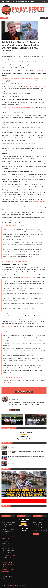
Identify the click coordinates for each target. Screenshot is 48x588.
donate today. (41, 70)
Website (12, 409)
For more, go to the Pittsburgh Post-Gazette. (14, 261)
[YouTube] (45, 18)
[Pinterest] (29, 391)
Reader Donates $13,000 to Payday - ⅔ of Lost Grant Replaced (15, 497)
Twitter (18, 409)
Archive (32, 1)
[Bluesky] (43, 18)
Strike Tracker (20, 1)
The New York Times (7, 326)
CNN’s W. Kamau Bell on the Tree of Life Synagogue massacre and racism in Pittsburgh (8, 569)
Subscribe (24, 501)
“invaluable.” (5, 562)
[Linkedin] (27, 391)
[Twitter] (19, 391)
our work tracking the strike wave (8, 555)
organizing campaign (16, 290)
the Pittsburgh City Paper (29, 277)
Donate (13, 1)
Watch (27, 1)
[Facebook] (41, 18)
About (8, 1)
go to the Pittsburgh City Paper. (16, 313)
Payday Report (10, 585)
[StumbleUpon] (32, 391)
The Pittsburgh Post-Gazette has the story (14, 225)
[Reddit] (24, 391)
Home (3, 1)
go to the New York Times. (14, 377)
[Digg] (21, 391)
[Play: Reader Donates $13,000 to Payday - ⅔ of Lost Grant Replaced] (24, 484)
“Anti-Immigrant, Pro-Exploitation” (33, 86)
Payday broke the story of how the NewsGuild (20, 107)
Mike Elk (3, 53)
